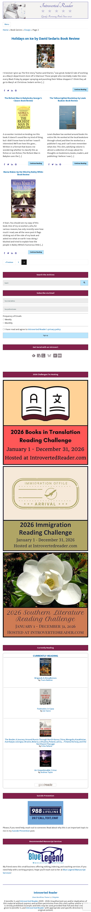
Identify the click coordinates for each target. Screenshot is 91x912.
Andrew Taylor (47, 772)
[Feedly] (34, 355)
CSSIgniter (55, 897)
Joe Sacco (47, 711)
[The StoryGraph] (39, 355)
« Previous (9, 262)
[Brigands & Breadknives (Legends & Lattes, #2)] (45, 667)
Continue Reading (80, 89)
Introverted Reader (45, 893)
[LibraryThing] (43, 355)
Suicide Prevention (21, 831)
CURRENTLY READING (45, 656)
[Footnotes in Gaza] (45, 696)
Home (6, 30)
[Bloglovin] (55, 355)
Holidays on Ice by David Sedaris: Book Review (45, 39)
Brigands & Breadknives (45, 678)
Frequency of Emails (12, 316)
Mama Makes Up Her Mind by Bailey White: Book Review (23, 173)
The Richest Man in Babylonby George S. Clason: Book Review (23, 99)
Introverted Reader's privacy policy (44, 329)
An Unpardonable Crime (45, 770)
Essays (27, 30)
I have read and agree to (32, 329)
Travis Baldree (47, 680)
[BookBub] (60, 355)
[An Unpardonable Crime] (45, 758)
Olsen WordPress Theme (40, 897)
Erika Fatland (46, 746)
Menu (7, 24)
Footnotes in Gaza (45, 709)
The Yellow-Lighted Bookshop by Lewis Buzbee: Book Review (68, 99)
